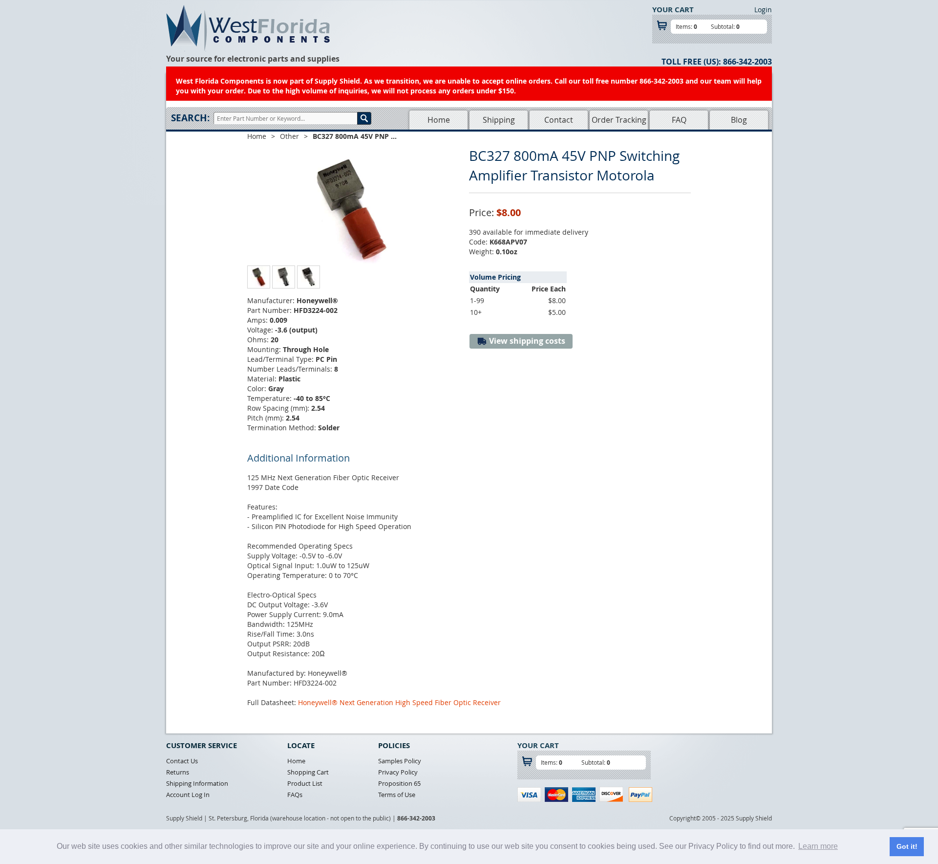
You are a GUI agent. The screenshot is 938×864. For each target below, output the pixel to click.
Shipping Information (197, 783)
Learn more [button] (818, 846)
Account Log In (188, 794)
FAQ (679, 119)
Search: (190, 118)
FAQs (294, 794)
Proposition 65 (399, 783)
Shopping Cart (308, 772)
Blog (739, 119)
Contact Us (182, 760)
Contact (558, 119)
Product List (304, 783)
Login (763, 9)
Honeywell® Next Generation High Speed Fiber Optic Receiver (399, 702)
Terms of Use (396, 794)
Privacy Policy (398, 772)
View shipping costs (526, 340)
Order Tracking (619, 119)
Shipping (499, 119)
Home (438, 119)
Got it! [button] (906, 846)
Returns (177, 772)
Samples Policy (399, 760)
